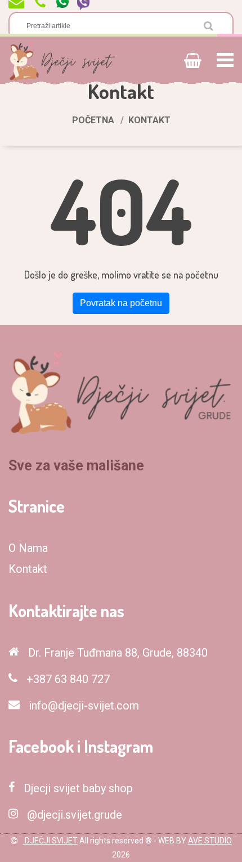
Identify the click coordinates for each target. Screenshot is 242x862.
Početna (93, 120)
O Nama (28, 548)
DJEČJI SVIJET (50, 840)
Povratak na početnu (121, 303)
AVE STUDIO (210, 840)
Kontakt (27, 569)
